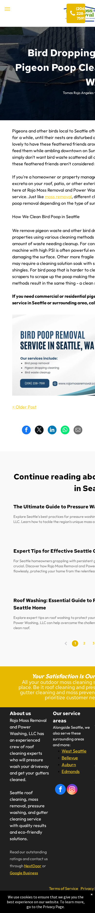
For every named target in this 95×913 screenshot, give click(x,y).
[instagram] (72, 790)
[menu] (7, 9)
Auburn (69, 764)
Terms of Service (63, 888)
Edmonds (71, 771)
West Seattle (74, 751)
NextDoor (32, 865)
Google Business (24, 872)
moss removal (58, 196)
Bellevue (70, 758)
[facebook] (60, 790)
